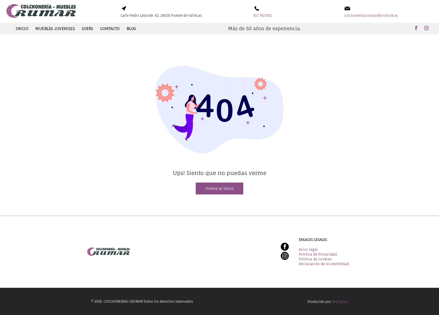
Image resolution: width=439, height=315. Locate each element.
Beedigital (340, 302)
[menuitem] (22, 28)
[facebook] (416, 29)
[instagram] (426, 29)
